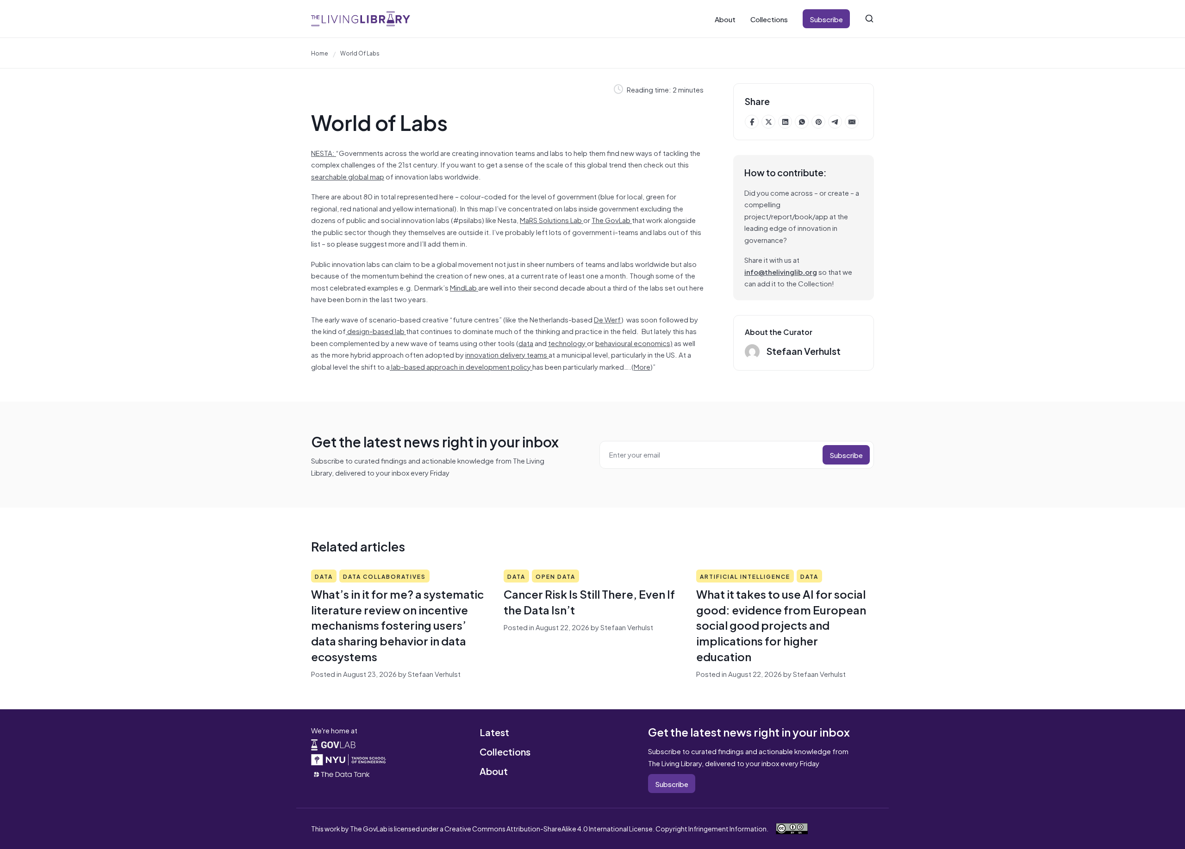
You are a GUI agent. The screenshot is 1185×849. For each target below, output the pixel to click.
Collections (769, 19)
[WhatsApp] (802, 122)
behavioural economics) (634, 342)
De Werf (607, 319)
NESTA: (323, 152)
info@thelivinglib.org (780, 271)
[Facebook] (752, 122)
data (525, 342)
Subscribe (826, 19)
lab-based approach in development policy (461, 366)
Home (319, 52)
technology (567, 342)
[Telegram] (835, 122)
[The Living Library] (360, 18)
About (725, 19)
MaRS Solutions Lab (551, 219)
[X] (768, 122)
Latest (494, 731)
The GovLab (612, 219)
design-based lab (376, 330)
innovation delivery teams (507, 354)
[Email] (852, 122)
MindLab (464, 287)
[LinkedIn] (785, 122)
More (642, 366)
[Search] (869, 18)
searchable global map (347, 176)
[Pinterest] (818, 122)
